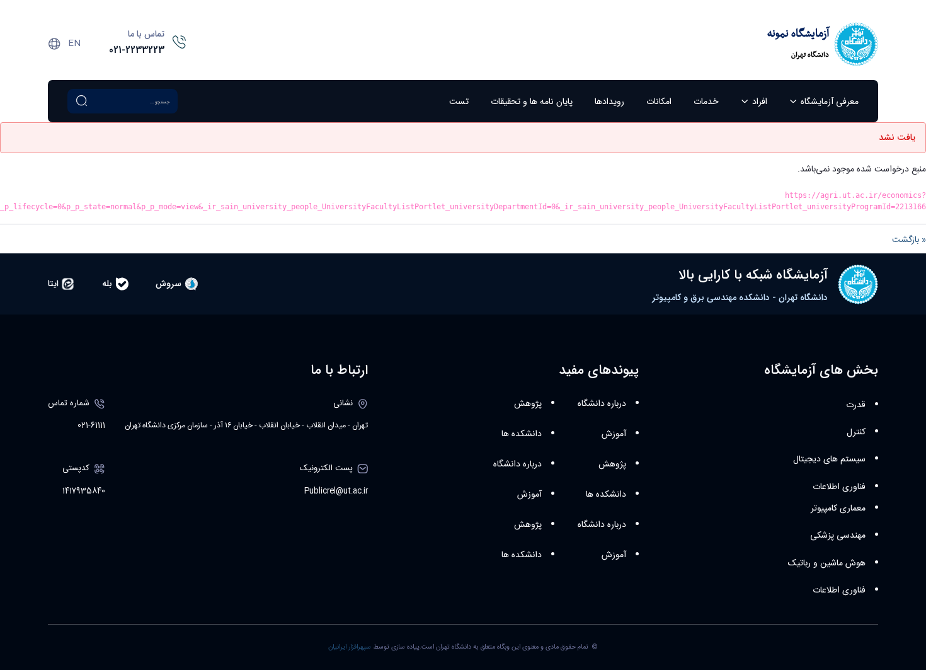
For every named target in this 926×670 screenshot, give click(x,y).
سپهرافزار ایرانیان (349, 647)
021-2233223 (136, 50)
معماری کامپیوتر (838, 508)
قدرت (856, 405)
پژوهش (612, 464)
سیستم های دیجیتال (829, 459)
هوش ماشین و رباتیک (827, 563)
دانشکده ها (606, 494)
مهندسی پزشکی (838, 535)
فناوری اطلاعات (839, 487)
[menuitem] (824, 101)
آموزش (614, 434)
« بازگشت (909, 240)
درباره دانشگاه (602, 404)
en (74, 43)
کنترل (856, 432)
